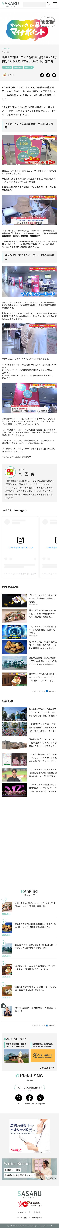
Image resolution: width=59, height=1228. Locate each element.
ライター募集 (22, 1218)
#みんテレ (7, 67)
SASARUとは (22, 1212)
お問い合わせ (37, 1218)
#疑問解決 (18, 67)
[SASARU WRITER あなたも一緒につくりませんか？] (29, 1169)
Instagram (40, 1103)
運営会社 (37, 1212)
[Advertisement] (29, 826)
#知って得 (28, 67)
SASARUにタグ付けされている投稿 (20, 574)
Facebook (29, 1103)
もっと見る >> (46, 1067)
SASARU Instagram (15, 510)
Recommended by (39, 691)
